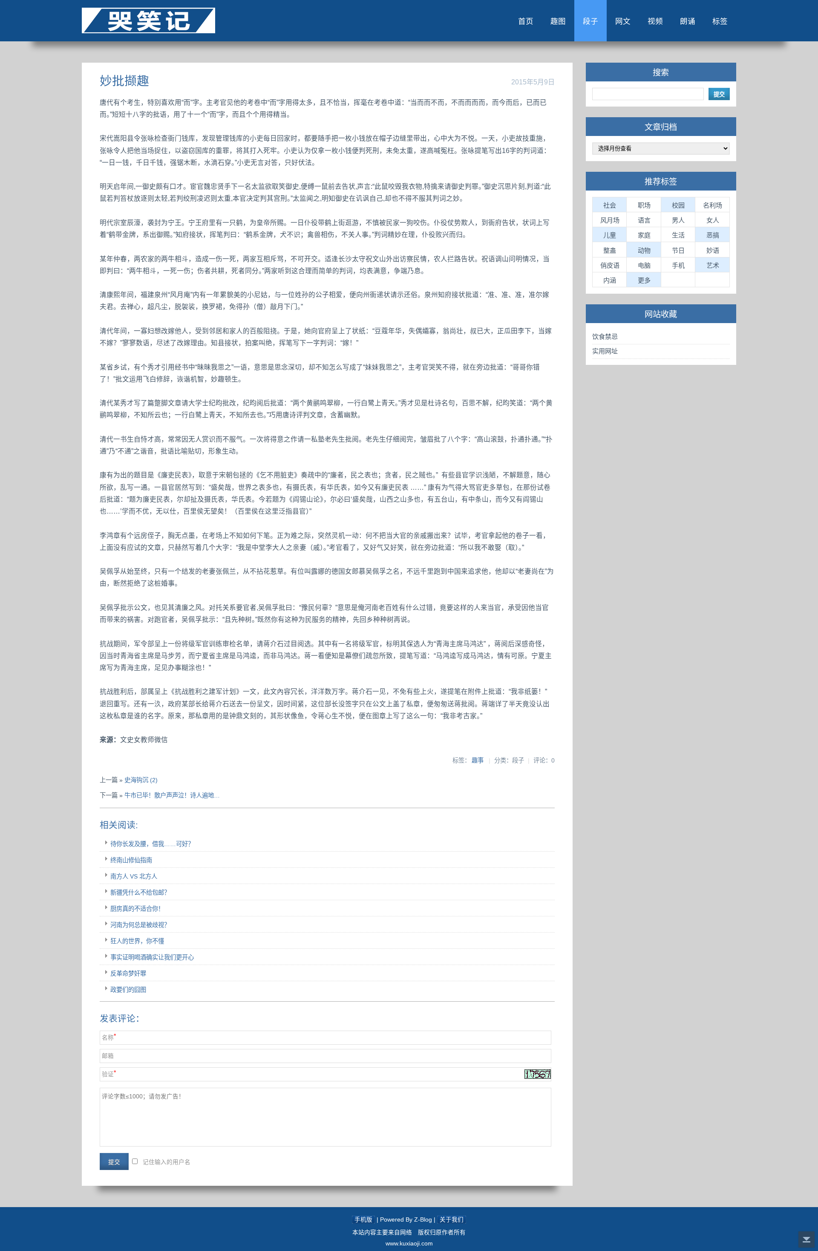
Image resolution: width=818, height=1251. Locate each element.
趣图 (558, 21)
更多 (644, 280)
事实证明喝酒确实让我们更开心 (152, 957)
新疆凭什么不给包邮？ (140, 892)
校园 (678, 205)
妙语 (712, 250)
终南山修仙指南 (131, 860)
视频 (655, 21)
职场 (644, 205)
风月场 (609, 220)
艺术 (712, 265)
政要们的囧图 (128, 989)
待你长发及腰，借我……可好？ (152, 844)
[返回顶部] (806, 1239)
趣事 (478, 760)
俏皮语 (609, 265)
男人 (678, 220)
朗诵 (687, 21)
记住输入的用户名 (166, 1162)
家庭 (644, 235)
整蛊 (609, 250)
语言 (644, 220)
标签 (720, 21)
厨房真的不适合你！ (137, 908)
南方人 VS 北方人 (133, 876)
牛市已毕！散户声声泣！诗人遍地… (172, 795)
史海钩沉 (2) (141, 780)
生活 (678, 235)
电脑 (644, 265)
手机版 (363, 1219)
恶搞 (712, 235)
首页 (525, 21)
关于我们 (452, 1219)
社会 (609, 205)
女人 (712, 220)
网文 (623, 21)
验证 (108, 1074)
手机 (678, 265)
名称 (108, 1037)
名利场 (712, 205)
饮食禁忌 (605, 336)
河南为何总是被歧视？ (140, 925)
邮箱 (108, 1056)
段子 (590, 21)
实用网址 (605, 351)
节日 (678, 250)
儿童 (609, 235)
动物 (644, 250)
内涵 (609, 280)
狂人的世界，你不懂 (137, 941)
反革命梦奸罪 (128, 973)
